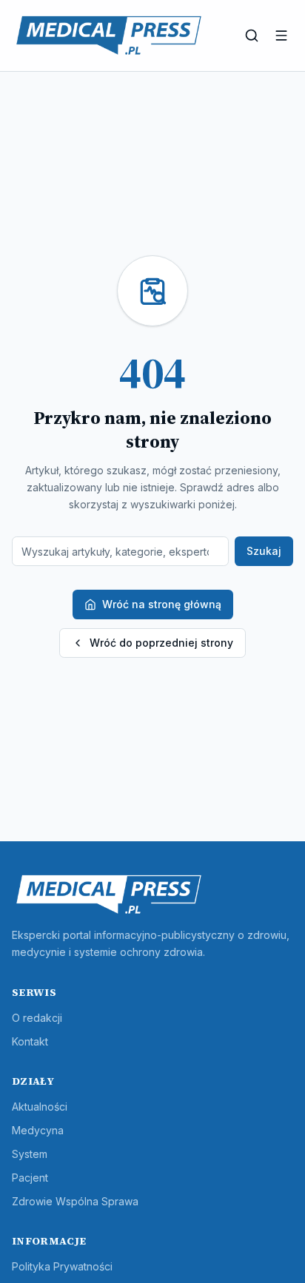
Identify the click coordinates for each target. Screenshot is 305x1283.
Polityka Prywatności (62, 1266)
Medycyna (38, 1130)
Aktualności (39, 1106)
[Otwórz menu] (281, 35)
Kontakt (30, 1041)
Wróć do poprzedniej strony (161, 642)
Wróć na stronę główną (161, 604)
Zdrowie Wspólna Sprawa (75, 1201)
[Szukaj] (252, 35)
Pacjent (30, 1177)
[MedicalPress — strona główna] (109, 35)
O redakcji (37, 1017)
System (29, 1154)
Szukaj (264, 551)
